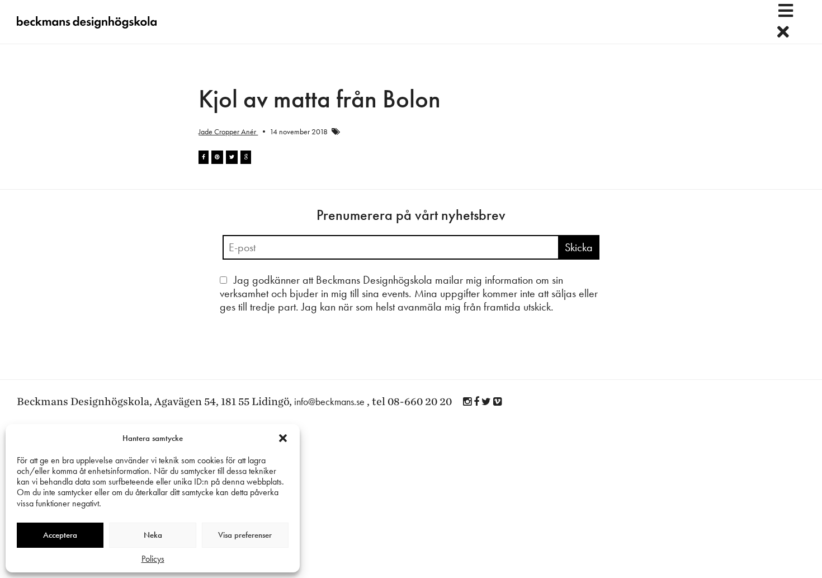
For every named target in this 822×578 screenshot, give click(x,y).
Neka (153, 535)
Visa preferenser (245, 535)
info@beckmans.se (329, 401)
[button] (283, 438)
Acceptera (60, 535)
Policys (152, 559)
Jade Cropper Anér (228, 131)
